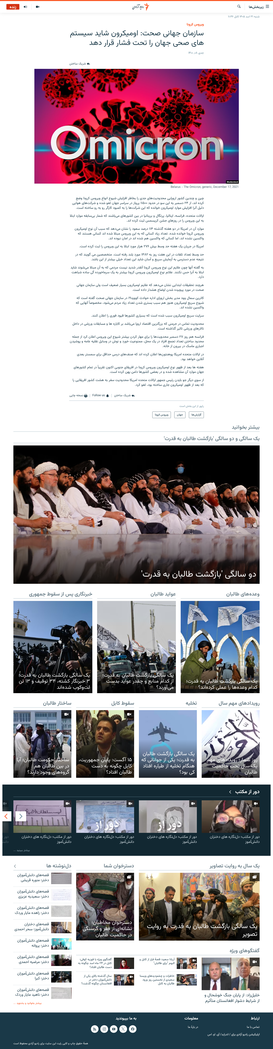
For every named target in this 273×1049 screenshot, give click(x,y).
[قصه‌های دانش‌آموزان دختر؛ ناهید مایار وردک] (61, 993)
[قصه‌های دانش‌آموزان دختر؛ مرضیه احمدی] (61, 960)
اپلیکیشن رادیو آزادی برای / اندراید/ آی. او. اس (233, 1035)
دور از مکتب (247, 792)
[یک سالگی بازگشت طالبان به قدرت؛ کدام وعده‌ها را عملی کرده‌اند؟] (220, 647)
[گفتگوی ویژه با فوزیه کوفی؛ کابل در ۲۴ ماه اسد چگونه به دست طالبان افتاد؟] (124, 963)
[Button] (79, 64)
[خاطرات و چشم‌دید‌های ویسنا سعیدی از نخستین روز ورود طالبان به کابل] (187, 980)
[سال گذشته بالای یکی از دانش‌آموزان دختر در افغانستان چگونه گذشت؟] (124, 980)
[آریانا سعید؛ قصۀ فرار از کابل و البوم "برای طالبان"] (187, 963)
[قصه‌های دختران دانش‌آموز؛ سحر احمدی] (61, 927)
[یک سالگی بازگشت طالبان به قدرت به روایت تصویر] (199, 907)
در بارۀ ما (193, 1027)
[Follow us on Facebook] (132, 1029)
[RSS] (95, 1029)
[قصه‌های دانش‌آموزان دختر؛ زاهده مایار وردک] (61, 911)
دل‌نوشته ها (58, 866)
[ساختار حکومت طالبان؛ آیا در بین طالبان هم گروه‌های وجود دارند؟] (42, 744)
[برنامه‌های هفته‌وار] (25, 7)
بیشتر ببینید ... (21, 850)
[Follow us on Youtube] (114, 1029)
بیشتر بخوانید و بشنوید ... (27, 1003)
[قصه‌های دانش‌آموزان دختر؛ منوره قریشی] (61, 878)
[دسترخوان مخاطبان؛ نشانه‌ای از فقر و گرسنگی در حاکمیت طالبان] (105, 906)
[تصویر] (37, 7)
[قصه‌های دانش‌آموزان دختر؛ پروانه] (61, 944)
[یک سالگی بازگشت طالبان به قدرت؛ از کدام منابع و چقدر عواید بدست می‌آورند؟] (136, 647)
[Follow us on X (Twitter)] (123, 1029)
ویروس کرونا (195, 24)
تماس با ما (253, 1027)
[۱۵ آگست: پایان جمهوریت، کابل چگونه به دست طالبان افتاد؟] (105, 744)
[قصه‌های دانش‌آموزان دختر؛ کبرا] (61, 977)
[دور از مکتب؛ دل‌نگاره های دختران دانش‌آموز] (231, 816)
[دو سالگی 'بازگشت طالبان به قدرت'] (136, 514)
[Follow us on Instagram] (104, 1029)
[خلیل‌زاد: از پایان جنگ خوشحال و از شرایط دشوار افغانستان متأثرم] (231, 974)
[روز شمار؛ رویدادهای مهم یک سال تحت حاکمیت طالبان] (231, 744)
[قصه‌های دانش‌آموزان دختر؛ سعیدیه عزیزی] (61, 895)
